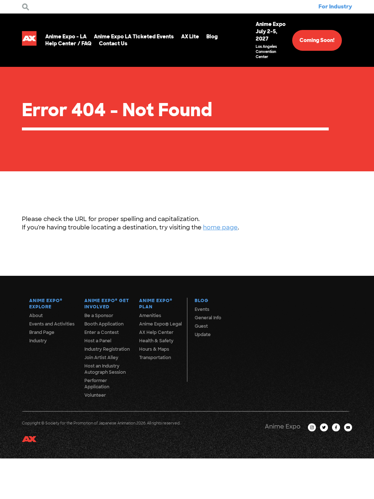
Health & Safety (156, 341)
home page (220, 227)
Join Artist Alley (101, 358)
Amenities (150, 316)
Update (203, 335)
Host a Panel (97, 341)
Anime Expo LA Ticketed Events (134, 36)
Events (202, 309)
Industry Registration (107, 349)
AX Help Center (156, 332)
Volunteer (95, 395)
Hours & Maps (154, 349)
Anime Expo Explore (45, 304)
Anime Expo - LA (66, 36)
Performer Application (96, 384)
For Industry (335, 6)
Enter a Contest (101, 332)
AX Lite (190, 36)
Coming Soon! (317, 40)
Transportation (155, 358)
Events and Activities (52, 324)
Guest (201, 326)
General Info (208, 318)
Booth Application (103, 324)
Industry (38, 341)
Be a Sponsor (98, 316)
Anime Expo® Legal (160, 324)
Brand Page (41, 332)
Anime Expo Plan (155, 304)
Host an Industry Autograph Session (105, 369)
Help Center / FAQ (68, 43)
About (36, 316)
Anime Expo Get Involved (106, 304)
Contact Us (113, 43)
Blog (212, 36)
